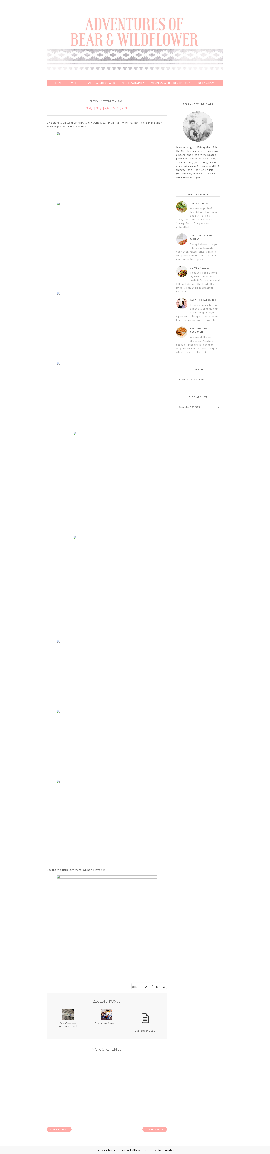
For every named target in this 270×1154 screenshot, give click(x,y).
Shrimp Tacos (199, 203)
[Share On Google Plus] (158, 987)
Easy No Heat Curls (203, 300)
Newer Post (60, 1129)
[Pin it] (164, 987)
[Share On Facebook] (152, 987)
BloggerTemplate (166, 1150)
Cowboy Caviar (200, 268)
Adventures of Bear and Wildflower (124, 1150)
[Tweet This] (146, 987)
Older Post (153, 1129)
